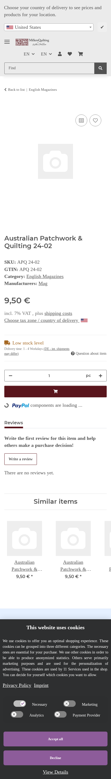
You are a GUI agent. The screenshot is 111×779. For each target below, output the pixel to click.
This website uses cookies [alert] (55, 627)
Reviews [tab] (13, 422)
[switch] (19, 703)
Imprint (41, 685)
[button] (60, 54)
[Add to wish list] (95, 120)
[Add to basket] (8, 107)
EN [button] (27, 54)
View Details (55, 772)
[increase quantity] (100, 375)
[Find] (100, 68)
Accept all (55, 739)
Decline (55, 758)
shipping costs (58, 313)
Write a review (21, 459)
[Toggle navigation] (7, 39)
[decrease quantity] (10, 375)
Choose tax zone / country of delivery (41, 320)
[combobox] (48, 27)
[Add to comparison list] (81, 120)
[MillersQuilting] (32, 42)
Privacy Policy (17, 685)
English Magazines (45, 276)
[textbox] (48, 27)
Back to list (16, 90)
